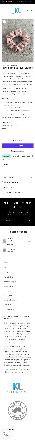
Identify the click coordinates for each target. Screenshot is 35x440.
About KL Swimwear (10, 300)
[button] (2, 10)
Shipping (4, 125)
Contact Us (7, 304)
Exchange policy (9, 291)
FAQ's (5, 268)
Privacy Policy (8, 295)
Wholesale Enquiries (10, 282)
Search (6, 272)
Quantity (4, 128)
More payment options (17, 151)
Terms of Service (9, 286)
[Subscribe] (29, 220)
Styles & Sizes (8, 277)
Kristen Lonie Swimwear (20, 439)
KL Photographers (9, 309)
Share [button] (6, 164)
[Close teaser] (10, 430)
